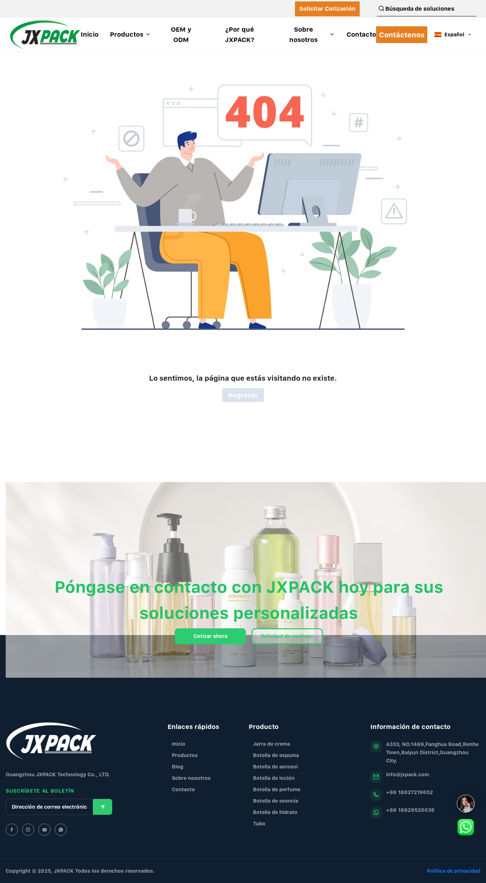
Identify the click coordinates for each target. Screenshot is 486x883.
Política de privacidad (453, 871)
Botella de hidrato (275, 812)
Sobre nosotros (191, 778)
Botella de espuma (276, 755)
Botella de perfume (276, 789)
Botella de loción (274, 778)
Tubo (259, 823)
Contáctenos (401, 35)
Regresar (243, 395)
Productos (185, 755)
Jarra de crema (271, 744)
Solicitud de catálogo (287, 636)
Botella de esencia (275, 801)
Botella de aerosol (275, 766)
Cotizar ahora (210, 636)
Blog (177, 766)
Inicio (178, 744)
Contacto (183, 789)
